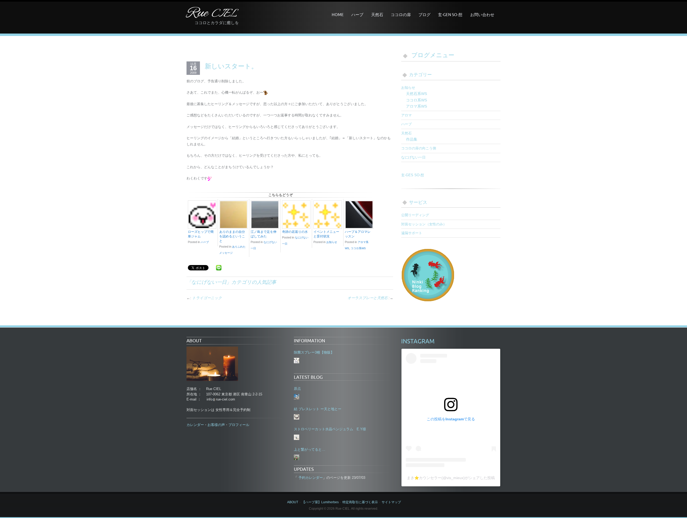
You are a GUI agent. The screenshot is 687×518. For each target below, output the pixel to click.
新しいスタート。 (231, 66)
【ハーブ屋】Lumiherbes (320, 502)
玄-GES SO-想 (412, 175)
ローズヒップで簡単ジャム (201, 234)
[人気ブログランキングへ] (428, 275)
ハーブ (357, 14)
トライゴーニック (207, 298)
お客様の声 (216, 425)
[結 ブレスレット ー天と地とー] (296, 417)
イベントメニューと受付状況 (326, 234)
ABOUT (292, 502)
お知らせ (331, 242)
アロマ (406, 115)
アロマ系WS (416, 106)
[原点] (296, 396)
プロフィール (238, 425)
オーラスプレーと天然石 (368, 298)
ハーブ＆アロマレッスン (358, 234)
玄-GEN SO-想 (450, 14)
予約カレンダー (310, 478)
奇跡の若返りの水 (295, 232)
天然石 (377, 14)
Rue (212, 13)
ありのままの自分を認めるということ (232, 236)
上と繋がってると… (309, 449)
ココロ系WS (358, 248)
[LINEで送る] (218, 267)
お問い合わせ (482, 14)
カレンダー (195, 425)
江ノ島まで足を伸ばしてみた (263, 234)
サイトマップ (391, 502)
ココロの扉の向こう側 (418, 148)
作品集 (411, 139)
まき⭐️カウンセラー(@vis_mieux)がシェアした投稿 (451, 478)
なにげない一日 (208, 282)
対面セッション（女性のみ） (424, 224)
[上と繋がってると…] (296, 457)
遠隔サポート (411, 233)
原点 (297, 389)
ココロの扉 (401, 14)
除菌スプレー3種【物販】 (314, 352)
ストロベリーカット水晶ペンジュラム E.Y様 (330, 429)
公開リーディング (415, 215)
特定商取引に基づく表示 (360, 502)
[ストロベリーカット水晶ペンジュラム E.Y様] (296, 437)
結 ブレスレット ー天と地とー (317, 409)
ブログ (424, 14)
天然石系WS (416, 93)
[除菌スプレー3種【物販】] (296, 360)
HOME (338, 14)
